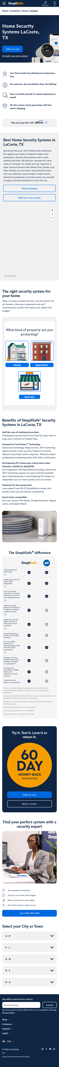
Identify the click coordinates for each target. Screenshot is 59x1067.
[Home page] (24, 3)
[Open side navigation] (3, 3)
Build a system (29, 803)
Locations (15, 10)
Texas (25, 10)
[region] (29, 242)
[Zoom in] (52, 210)
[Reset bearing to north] (52, 218)
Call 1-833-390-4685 (29, 913)
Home (5, 10)
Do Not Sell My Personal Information (16, 1057)
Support (6, 1028)
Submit (49, 1005)
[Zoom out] (52, 214)
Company (7, 1024)
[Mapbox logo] (10, 276)
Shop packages (29, 188)
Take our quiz (29, 794)
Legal (5, 1033)
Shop (4, 1019)
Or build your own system (15, 55)
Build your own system (29, 197)
